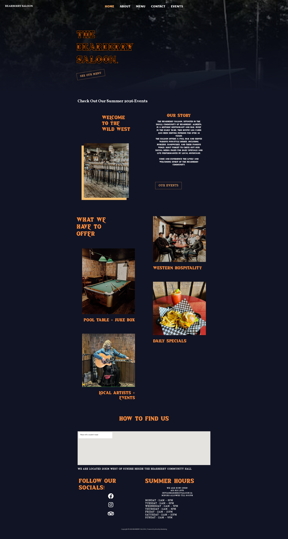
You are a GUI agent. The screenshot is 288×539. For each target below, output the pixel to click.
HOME (109, 6)
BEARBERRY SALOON (19, 6)
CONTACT (158, 6)
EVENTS (177, 6)
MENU (140, 6)
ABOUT (125, 6)
